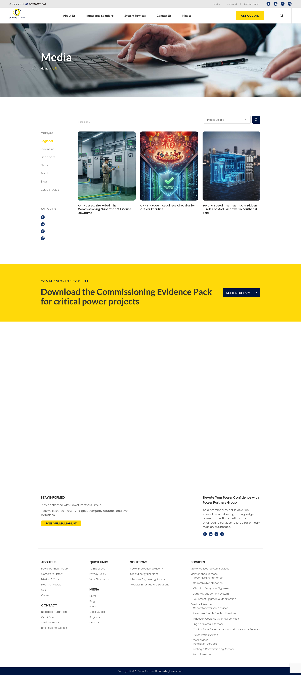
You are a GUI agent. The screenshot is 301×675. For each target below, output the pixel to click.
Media (217, 4)
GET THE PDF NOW (238, 292)
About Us (69, 15)
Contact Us (164, 15)
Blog (44, 181)
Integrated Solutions (100, 15)
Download (232, 4)
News (44, 165)
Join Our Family (251, 4)
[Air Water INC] (35, 3)
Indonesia (47, 149)
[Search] (282, 15)
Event (44, 173)
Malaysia (47, 133)
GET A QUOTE (250, 15)
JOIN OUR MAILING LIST (61, 523)
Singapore (48, 157)
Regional (47, 141)
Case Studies (50, 190)
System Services (135, 15)
